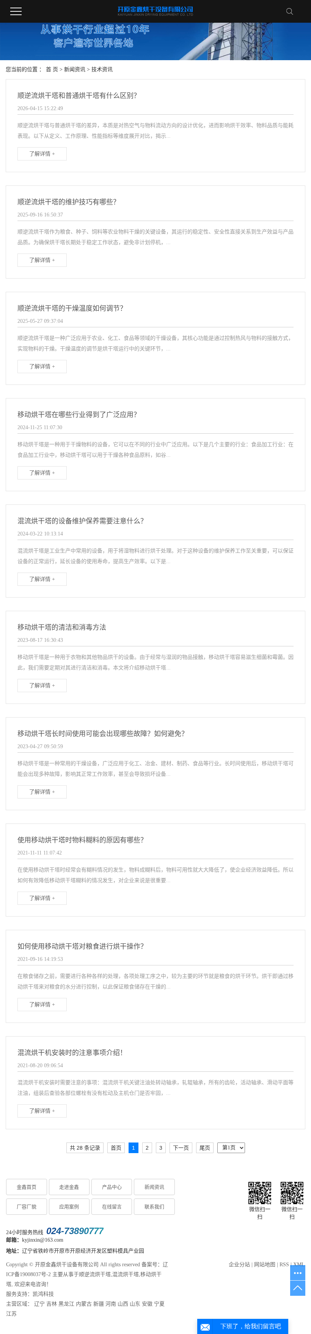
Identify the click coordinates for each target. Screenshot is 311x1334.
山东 (135, 1304)
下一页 (181, 1148)
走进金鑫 (69, 1187)
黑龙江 (66, 1304)
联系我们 (154, 1206)
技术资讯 (102, 69)
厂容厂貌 (26, 1206)
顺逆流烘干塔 (95, 1274)
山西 (123, 1304)
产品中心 (112, 1187)
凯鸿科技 (43, 1294)
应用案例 (69, 1206)
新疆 (98, 1304)
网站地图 (264, 1264)
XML (299, 1264)
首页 (116, 1148)
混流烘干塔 (125, 1274)
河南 (110, 1304)
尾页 (204, 1148)
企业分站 (239, 1264)
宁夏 (159, 1304)
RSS (284, 1264)
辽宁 (39, 1304)
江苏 (11, 1314)
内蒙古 (84, 1304)
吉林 (51, 1304)
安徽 (147, 1304)
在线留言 (112, 1206)
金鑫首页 (26, 1187)
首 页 (52, 69)
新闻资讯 (74, 69)
